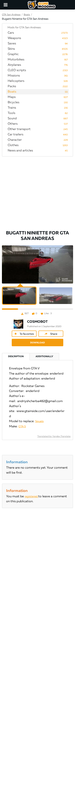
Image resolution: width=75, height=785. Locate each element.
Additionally (44, 356)
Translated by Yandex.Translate (54, 436)
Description (16, 356)
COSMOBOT (37, 321)
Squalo (39, 421)
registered (31, 496)
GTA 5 (22, 426)
